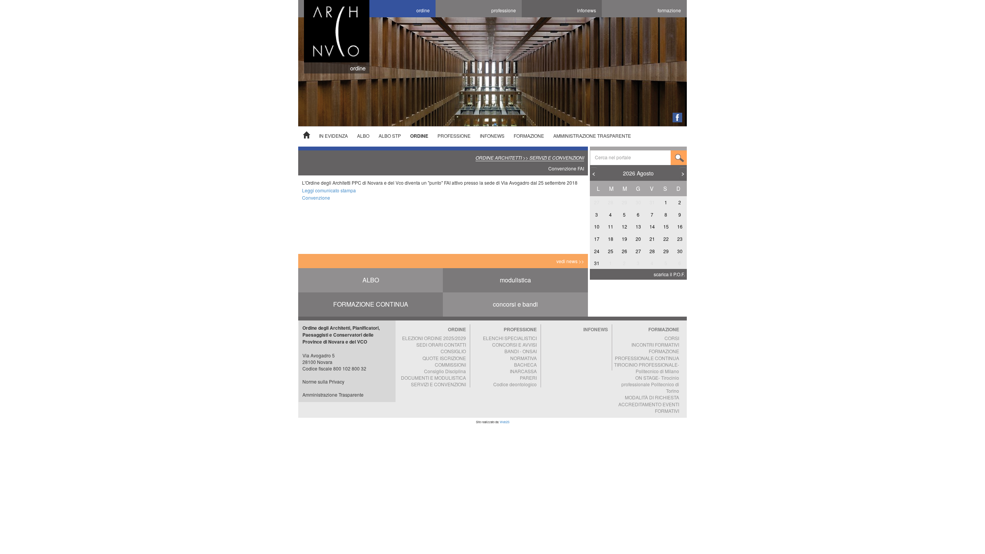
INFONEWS (492, 135)
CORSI (671, 338)
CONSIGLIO (453, 351)
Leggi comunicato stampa (329, 190)
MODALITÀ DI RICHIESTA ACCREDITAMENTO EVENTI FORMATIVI (648, 404)
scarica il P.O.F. (669, 274)
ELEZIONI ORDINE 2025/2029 (434, 338)
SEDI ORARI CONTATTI (441, 344)
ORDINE (419, 135)
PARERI (528, 377)
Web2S (504, 422)
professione (503, 10)
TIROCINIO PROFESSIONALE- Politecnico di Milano (646, 367)
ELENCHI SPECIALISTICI (510, 338)
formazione (669, 10)
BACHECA (525, 364)
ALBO (363, 135)
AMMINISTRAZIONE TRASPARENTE (592, 135)
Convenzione (316, 197)
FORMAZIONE (529, 135)
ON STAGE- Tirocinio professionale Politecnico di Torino (650, 384)
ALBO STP (390, 135)
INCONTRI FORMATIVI (655, 344)
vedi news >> (570, 261)
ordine (423, 10)
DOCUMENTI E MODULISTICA (433, 377)
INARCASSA (523, 371)
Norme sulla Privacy (323, 381)
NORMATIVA (523, 358)
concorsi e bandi (515, 304)
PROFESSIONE (454, 135)
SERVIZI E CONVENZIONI (438, 384)
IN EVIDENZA (333, 135)
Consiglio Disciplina (445, 371)
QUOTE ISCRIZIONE (444, 358)
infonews (586, 10)
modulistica (515, 279)
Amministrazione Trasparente (333, 394)
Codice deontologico (515, 384)
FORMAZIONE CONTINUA (370, 304)
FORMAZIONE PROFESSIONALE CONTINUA (647, 354)
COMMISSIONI (450, 364)
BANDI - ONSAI (520, 351)
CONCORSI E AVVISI (514, 344)
